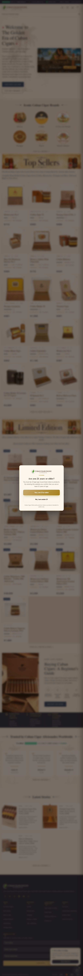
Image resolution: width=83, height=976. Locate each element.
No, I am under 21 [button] (41, 499)
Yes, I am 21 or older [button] (41, 492)
